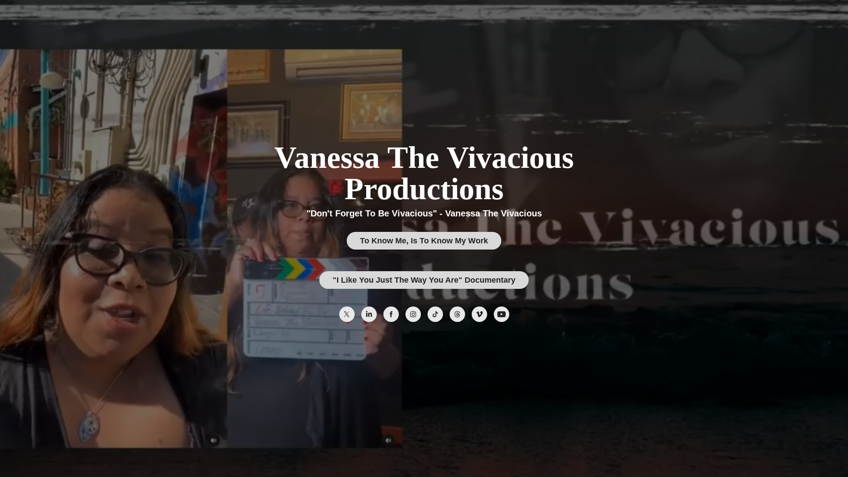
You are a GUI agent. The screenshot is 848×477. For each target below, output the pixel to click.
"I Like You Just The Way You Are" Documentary (424, 280)
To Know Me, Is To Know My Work (424, 240)
